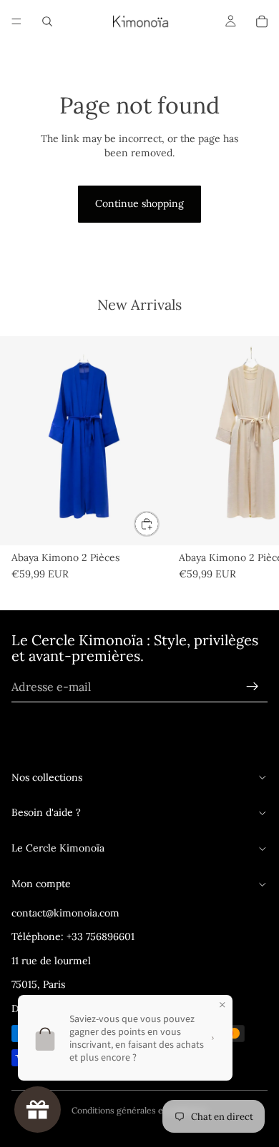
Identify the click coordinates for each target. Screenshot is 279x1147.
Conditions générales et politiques (140, 1110)
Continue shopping (139, 203)
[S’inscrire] (253, 687)
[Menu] (16, 21)
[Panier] (262, 21)
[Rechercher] (47, 21)
